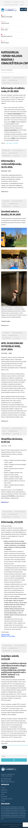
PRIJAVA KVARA (7, 2)
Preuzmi (4, 747)
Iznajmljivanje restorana (6, 798)
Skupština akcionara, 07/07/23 (12, 440)
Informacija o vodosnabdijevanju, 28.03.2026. (11, 164)
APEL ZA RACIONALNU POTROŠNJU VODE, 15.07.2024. (12, 346)
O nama (3, 787)
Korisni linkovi (4, 796)
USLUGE (22, 2)
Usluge (2, 794)
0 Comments (16, 83)
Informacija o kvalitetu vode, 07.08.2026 (12, 90)
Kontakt (3, 801)
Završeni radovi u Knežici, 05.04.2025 (11, 213)
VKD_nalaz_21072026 (12, 143)
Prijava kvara (4, 790)
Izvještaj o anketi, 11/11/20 (10, 657)
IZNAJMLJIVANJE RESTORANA (11, 4)
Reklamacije (4, 792)
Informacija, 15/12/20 (12, 522)
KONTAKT (22, 4)
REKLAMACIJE (16, 2)
